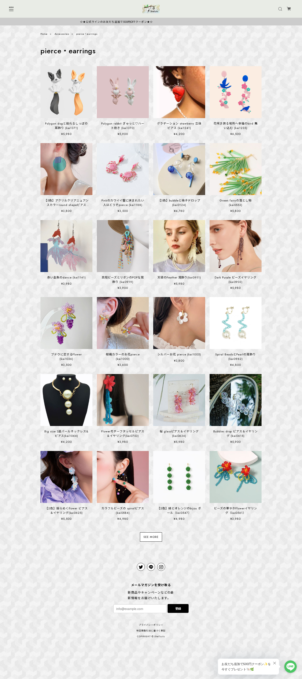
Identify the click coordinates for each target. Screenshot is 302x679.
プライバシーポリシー (151, 625)
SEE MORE (151, 537)
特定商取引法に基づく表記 (151, 630)
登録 (178, 608)
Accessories (62, 34)
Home (44, 34)
